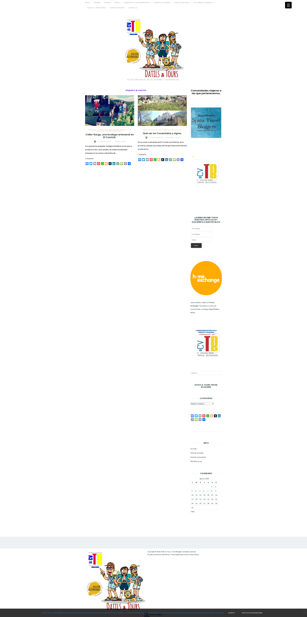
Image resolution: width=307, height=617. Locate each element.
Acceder (193, 449)
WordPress (166, 555)
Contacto (132, 8)
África (117, 3)
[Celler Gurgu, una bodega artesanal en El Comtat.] (109, 110)
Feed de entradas (197, 453)
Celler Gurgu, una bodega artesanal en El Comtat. (110, 136)
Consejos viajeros (162, 3)
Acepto (231, 613)
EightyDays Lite (181, 555)
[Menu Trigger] (288, 5)
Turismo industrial (113, 131)
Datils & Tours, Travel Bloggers (171, 552)
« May (192, 511)
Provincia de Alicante (172, 130)
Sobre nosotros (117, 8)
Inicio (87, 3)
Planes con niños (181, 3)
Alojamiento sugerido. (203, 3)
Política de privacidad (252, 613)
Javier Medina (104, 141)
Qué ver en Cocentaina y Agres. (162, 133)
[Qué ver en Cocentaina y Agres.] (162, 110)
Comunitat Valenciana (98, 130)
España (97, 3)
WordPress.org (196, 461)
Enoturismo (114, 130)
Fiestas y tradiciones (96, 8)
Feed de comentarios (198, 457)
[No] (304, 613)
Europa (107, 3)
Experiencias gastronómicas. (137, 3)
